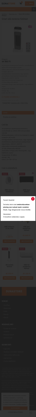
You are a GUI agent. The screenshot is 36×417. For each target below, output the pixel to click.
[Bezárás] (33, 199)
